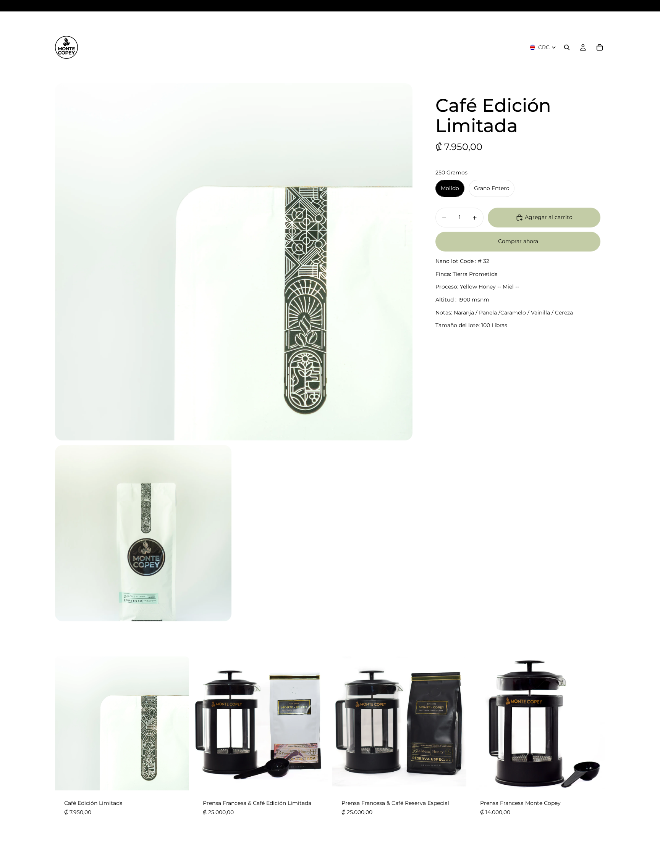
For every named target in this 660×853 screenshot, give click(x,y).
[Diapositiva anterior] (205, 723)
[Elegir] (177, 779)
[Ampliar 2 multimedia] (143, 533)
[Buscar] (566, 47)
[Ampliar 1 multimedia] (233, 261)
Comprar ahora (518, 241)
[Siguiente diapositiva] (316, 723)
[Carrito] (599, 47)
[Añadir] (316, 779)
